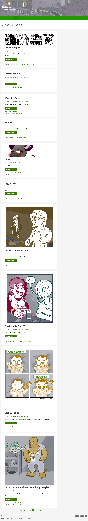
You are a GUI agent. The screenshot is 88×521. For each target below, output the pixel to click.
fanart (19, 198)
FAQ (27, 18)
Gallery (31, 18)
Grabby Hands (12, 412)
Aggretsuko (12, 88)
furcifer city (15, 341)
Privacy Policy (44, 18)
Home (2, 18)
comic (11, 265)
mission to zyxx (16, 504)
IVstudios (6, 6)
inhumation (15, 265)
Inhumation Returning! (16, 250)
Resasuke (20, 88)
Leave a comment (25, 51)
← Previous (19, 510)
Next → (40, 510)
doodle (16, 88)
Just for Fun (19, 87)
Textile (20, 62)
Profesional (16, 62)
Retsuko (23, 198)
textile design (23, 64)
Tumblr (78, 516)
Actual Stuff (11, 426)
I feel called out (12, 73)
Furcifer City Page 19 (15, 326)
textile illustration (30, 64)
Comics (37, 18)
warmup (24, 88)
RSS (86, 516)
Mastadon (83, 516)
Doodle (10, 87)
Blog (15, 18)
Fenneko (9, 122)
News (18, 264)
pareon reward (26, 341)
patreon (19, 265)
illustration (12, 64)
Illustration (11, 62)
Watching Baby (12, 98)
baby (14, 113)
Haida (8, 159)
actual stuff (12, 428)
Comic (10, 264)
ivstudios (17, 51)
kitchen (15, 64)
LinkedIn (81, 516)
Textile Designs (12, 47)
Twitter (76, 516)
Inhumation (14, 264)
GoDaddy (29, 518)
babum (11, 113)
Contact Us (21, 18)
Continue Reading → (11, 59)
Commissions (9, 18)
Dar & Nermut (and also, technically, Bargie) (27, 487)
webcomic (23, 265)
